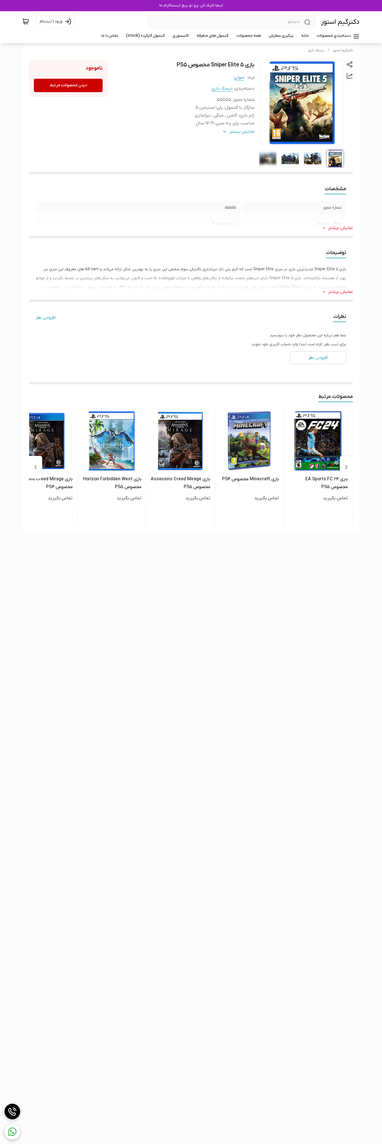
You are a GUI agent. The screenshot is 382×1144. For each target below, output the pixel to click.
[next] (35, 467)
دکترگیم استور (340, 22)
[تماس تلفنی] (12, 1111)
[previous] (346, 467)
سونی (239, 77)
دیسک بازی (316, 50)
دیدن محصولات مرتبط (68, 85)
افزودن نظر (46, 317)
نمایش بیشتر (340, 228)
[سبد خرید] (25, 21)
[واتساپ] (12, 1132)
